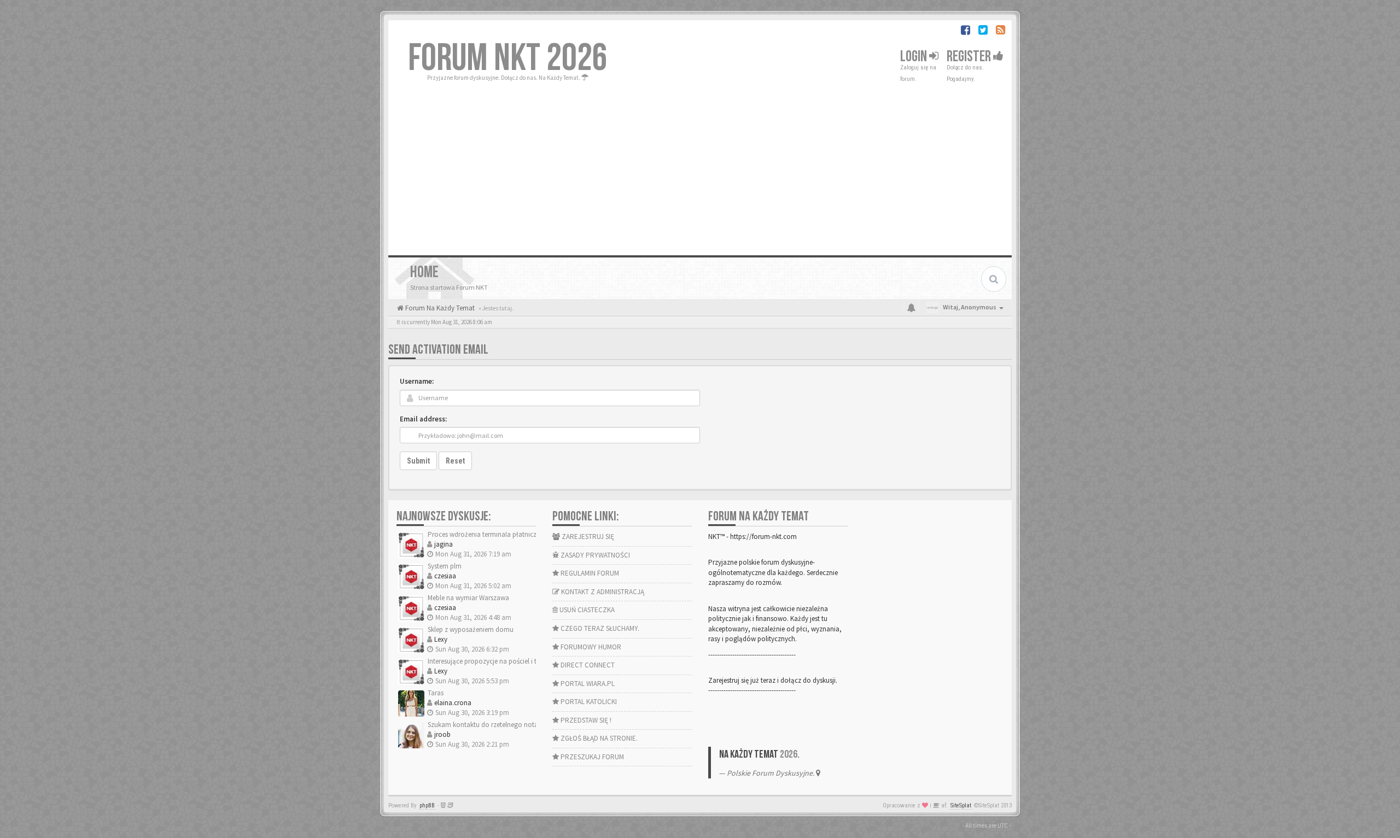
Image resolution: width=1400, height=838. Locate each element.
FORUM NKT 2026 (508, 58)
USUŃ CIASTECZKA (586, 609)
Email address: (423, 419)
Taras (436, 693)
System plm (445, 566)
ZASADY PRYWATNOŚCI (594, 555)
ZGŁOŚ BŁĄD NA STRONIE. (598, 738)
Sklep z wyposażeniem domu (471, 629)
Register (970, 57)
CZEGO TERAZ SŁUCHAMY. (599, 628)
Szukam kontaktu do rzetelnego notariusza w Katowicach (513, 724)
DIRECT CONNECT (587, 665)
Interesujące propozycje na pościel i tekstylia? (495, 661)
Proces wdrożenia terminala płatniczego (488, 534)
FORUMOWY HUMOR (590, 647)
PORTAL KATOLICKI (588, 701)
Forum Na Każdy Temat (439, 308)
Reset (455, 460)
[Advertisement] (700, 165)
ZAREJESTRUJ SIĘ (587, 536)
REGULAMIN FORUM (589, 573)
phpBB (427, 805)
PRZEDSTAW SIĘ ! (585, 720)
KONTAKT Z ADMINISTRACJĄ (601, 591)
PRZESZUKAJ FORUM (591, 756)
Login (914, 57)
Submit (418, 460)
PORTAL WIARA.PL (587, 683)
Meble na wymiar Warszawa (468, 597)
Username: (417, 381)
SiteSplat (960, 805)
